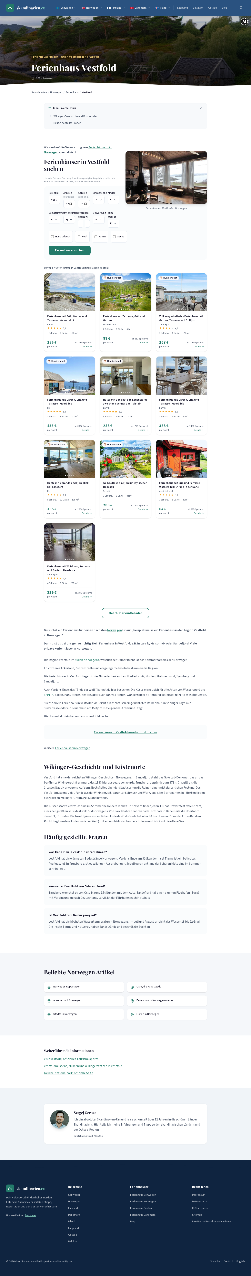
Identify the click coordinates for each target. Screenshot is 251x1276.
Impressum (198, 1195)
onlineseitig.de (63, 1261)
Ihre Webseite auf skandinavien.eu (212, 1222)
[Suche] (241, 7)
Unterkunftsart (69, 213)
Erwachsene (99, 193)
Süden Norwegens (87, 660)
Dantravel (30, 1215)
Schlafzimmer (54, 213)
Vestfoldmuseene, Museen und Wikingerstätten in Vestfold (83, 1066)
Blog (224, 8)
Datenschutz (199, 1202)
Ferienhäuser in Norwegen (72, 748)
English (240, 1261)
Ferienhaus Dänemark (143, 1215)
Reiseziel (54, 193)
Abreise (83, 195)
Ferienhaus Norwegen (143, 1202)
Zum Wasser (112, 215)
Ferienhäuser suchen (69, 250)
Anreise (69, 195)
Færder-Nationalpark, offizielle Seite (68, 1073)
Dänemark (140, 8)
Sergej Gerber (85, 1112)
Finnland (116, 8)
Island (163, 8)
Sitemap (197, 1215)
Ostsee (212, 8)
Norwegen (92, 8)
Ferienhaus (72, 92)
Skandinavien (39, 92)
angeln (48, 695)
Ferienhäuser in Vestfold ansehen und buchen (125, 732)
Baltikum (198, 8)
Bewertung (99, 213)
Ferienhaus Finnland (141, 1208)
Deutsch (228, 1261)
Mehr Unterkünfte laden (125, 613)
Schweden (67, 8)
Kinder (111, 193)
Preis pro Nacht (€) (83, 215)
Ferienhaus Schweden (143, 1195)
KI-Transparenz (201, 1208)
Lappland (182, 8)
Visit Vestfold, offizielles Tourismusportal (71, 1059)
